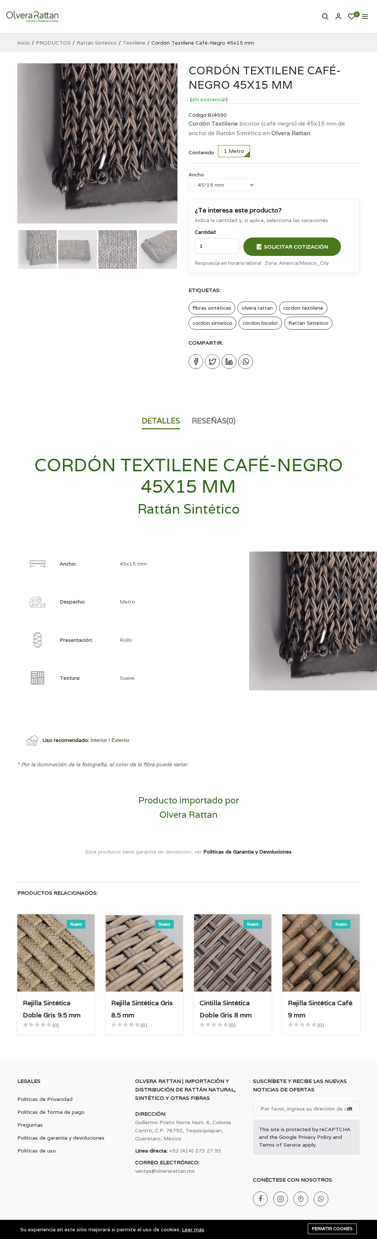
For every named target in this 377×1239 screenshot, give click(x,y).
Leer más (193, 1229)
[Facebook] (260, 1199)
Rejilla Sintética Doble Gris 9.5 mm (52, 1009)
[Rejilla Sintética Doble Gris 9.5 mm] (56, 953)
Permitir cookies (332, 1228)
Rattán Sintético (97, 42)
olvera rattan (257, 308)
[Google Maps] (300, 1199)
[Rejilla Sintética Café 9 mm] (321, 953)
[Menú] (364, 16)
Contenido (201, 152)
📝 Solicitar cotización (292, 246)
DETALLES (161, 421)
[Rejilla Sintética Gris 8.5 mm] (144, 953)
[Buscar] (325, 16)
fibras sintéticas (212, 308)
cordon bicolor (260, 323)
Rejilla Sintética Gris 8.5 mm (142, 1009)
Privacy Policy (314, 1137)
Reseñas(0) (214, 421)
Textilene (134, 42)
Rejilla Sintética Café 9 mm (320, 1009)
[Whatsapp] (321, 1199)
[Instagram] (280, 1199)
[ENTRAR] (338, 16)
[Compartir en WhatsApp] (245, 361)
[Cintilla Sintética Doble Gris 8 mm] (232, 953)
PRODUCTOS (53, 42)
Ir (349, 1108)
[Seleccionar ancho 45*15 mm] (221, 185)
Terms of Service (280, 1144)
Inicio (23, 42)
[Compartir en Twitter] (212, 361)
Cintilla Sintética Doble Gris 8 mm (226, 1009)
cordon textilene (303, 308)
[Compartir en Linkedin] (229, 361)
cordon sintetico (212, 323)
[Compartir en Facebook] (195, 361)
